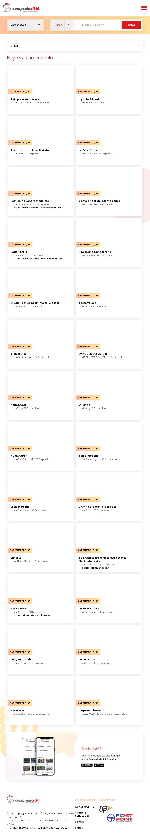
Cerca (131, 25)
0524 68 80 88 (20, 827)
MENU (14, 46)
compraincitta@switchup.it (53, 827)
